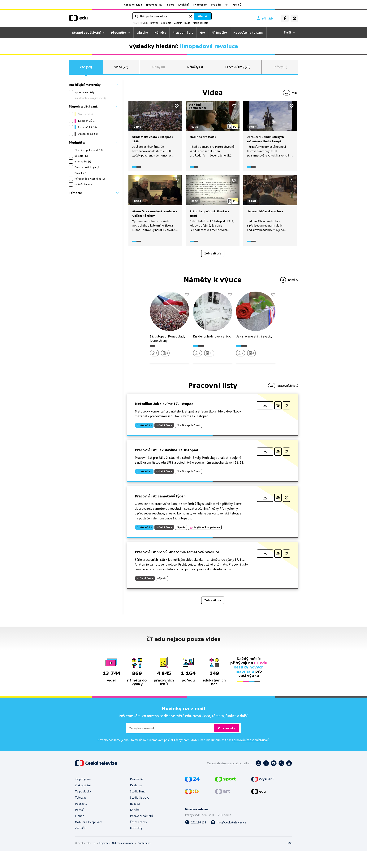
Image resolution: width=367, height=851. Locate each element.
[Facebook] (285, 18)
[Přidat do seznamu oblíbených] (176, 106)
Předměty (118, 32)
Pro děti (216, 4)
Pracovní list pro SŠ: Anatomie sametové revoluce (177, 551)
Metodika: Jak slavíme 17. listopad (164, 403)
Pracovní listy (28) (237, 67)
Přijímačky (219, 32)
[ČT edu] (78, 19)
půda (187, 22)
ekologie (166, 22)
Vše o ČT (237, 4)
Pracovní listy (183, 32)
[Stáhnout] (265, 405)
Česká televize (133, 4)
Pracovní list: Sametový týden (160, 496)
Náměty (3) (195, 67)
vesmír (178, 22)
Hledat (202, 16)
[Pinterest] (294, 18)
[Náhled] (278, 405)
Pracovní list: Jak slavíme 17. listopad (166, 450)
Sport (170, 4)
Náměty (160, 32)
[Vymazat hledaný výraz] (190, 16)
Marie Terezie (200, 22)
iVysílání (183, 4)
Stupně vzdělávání (86, 32)
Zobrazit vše (212, 253)
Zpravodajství (154, 4)
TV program (199, 4)
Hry (202, 32)
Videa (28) (121, 67)
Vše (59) (86, 67)
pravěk (154, 22)
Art (227, 4)
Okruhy (142, 32)
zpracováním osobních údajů (250, 740)
